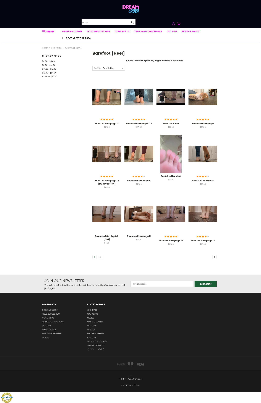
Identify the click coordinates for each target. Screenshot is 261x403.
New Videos (92, 314)
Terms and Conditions (148, 31)
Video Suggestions (98, 31)
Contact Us (122, 31)
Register (57, 333)
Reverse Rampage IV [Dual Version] (107, 182)
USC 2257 (172, 31)
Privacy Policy (191, 31)
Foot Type (91, 337)
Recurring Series (95, 333)
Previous (253, 393)
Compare (105, 96)
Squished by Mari (171, 176)
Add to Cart (107, 102)
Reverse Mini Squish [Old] (107, 238)
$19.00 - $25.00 (49, 72)
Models (90, 318)
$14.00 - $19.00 (49, 68)
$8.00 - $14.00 (48, 65)
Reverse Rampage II (139, 236)
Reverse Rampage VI (107, 123)
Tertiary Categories (97, 341)
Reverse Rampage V (139, 180)
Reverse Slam (171, 123)
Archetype (92, 310)
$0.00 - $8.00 (48, 61)
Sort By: (97, 68)
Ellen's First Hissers (203, 180)
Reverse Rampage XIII (139, 123)
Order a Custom (72, 31)
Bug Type (91, 329)
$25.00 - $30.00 (49, 76)
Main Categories (95, 321)
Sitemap (45, 337)
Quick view (107, 90)
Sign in (45, 333)
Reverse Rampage (203, 123)
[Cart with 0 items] (178, 23)
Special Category (95, 345)
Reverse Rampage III (171, 240)
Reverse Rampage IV (203, 240)
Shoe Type (91, 325)
